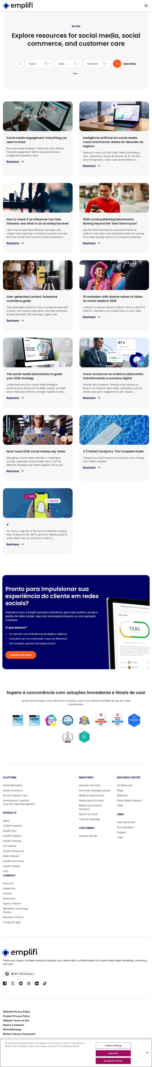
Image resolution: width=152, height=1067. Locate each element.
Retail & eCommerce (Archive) (90, 807)
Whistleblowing (12, 1029)
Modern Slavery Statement (19, 1033)
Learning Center (126, 822)
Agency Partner (12, 903)
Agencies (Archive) (89, 785)
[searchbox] (41, 62)
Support (121, 832)
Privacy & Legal (11, 922)
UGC (5, 871)
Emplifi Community (13, 861)
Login (120, 837)
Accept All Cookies (113, 1061)
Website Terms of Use (16, 1020)
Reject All (113, 1053)
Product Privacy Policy (16, 1016)
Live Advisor (10, 845)
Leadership (9, 888)
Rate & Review (11, 856)
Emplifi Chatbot (11, 866)
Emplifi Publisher (12, 835)
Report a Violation (13, 1024)
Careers (7, 893)
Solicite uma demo (21, 654)
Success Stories (88, 835)
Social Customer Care (15, 795)
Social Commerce (13, 790)
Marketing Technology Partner (15, 910)
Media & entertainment (91, 795)
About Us (8, 883)
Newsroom (9, 898)
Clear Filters (129, 63)
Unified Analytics (12, 825)
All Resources (125, 785)
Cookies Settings (113, 1045)
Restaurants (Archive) (91, 800)
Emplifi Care (9, 830)
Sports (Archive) (88, 814)
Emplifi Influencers (13, 850)
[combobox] (39, 64)
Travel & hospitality (89, 819)
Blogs (120, 790)
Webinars (122, 795)
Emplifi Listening (12, 840)
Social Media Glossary (129, 800)
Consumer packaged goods (94, 790)
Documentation (125, 827)
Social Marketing (12, 785)
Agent (6, 820)
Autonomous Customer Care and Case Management (19, 802)
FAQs (120, 805)
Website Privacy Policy (16, 1011)
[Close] (147, 1052)
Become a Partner (13, 917)
